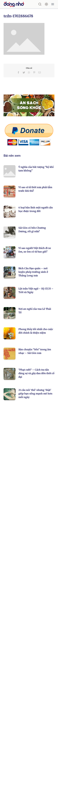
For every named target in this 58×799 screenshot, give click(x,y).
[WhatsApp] (29, 72)
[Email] (39, 72)
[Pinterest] (34, 72)
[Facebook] (18, 72)
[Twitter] (24, 72)
